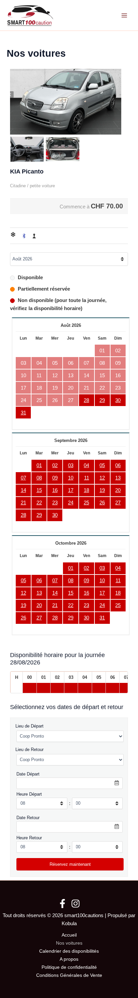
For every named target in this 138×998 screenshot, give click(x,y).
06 (118, 465)
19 (102, 490)
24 (70, 502)
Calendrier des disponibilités (69, 951)
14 (23, 490)
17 (70, 490)
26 (102, 502)
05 (102, 465)
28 (86, 400)
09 (55, 478)
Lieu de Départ (29, 726)
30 (118, 400)
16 (55, 490)
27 (118, 502)
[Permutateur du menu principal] (124, 15)
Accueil (69, 935)
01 (39, 465)
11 (86, 478)
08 (39, 478)
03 (70, 465)
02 (55, 465)
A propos (69, 959)
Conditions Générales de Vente (69, 975)
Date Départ (28, 774)
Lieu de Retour (29, 749)
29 (102, 400)
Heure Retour (29, 837)
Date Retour (28, 817)
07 (23, 478)
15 (39, 490)
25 (86, 502)
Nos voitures (69, 943)
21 (23, 502)
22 (39, 502)
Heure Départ (29, 794)
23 (55, 502)
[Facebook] (62, 903)
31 (23, 412)
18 (86, 490)
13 (118, 478)
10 (70, 478)
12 (102, 478)
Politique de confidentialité (69, 967)
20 (118, 490)
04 (86, 465)
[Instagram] (75, 903)
